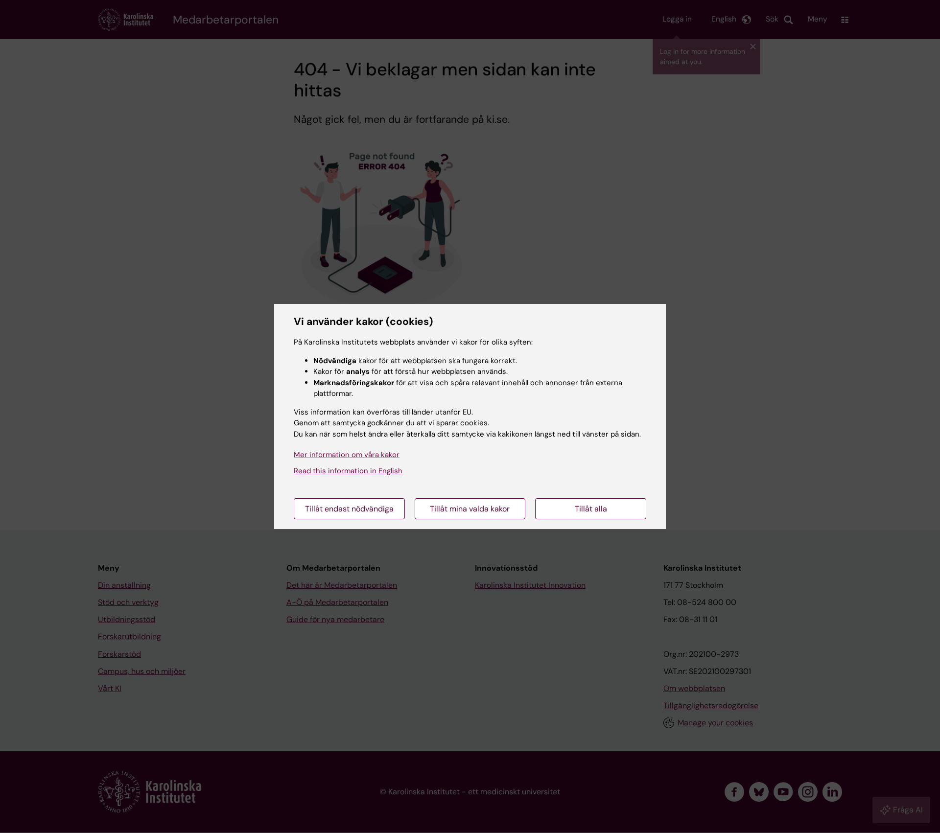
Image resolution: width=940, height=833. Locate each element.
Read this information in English (348, 471)
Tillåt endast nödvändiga (349, 509)
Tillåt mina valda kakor (470, 509)
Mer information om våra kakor (347, 455)
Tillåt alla (591, 509)
